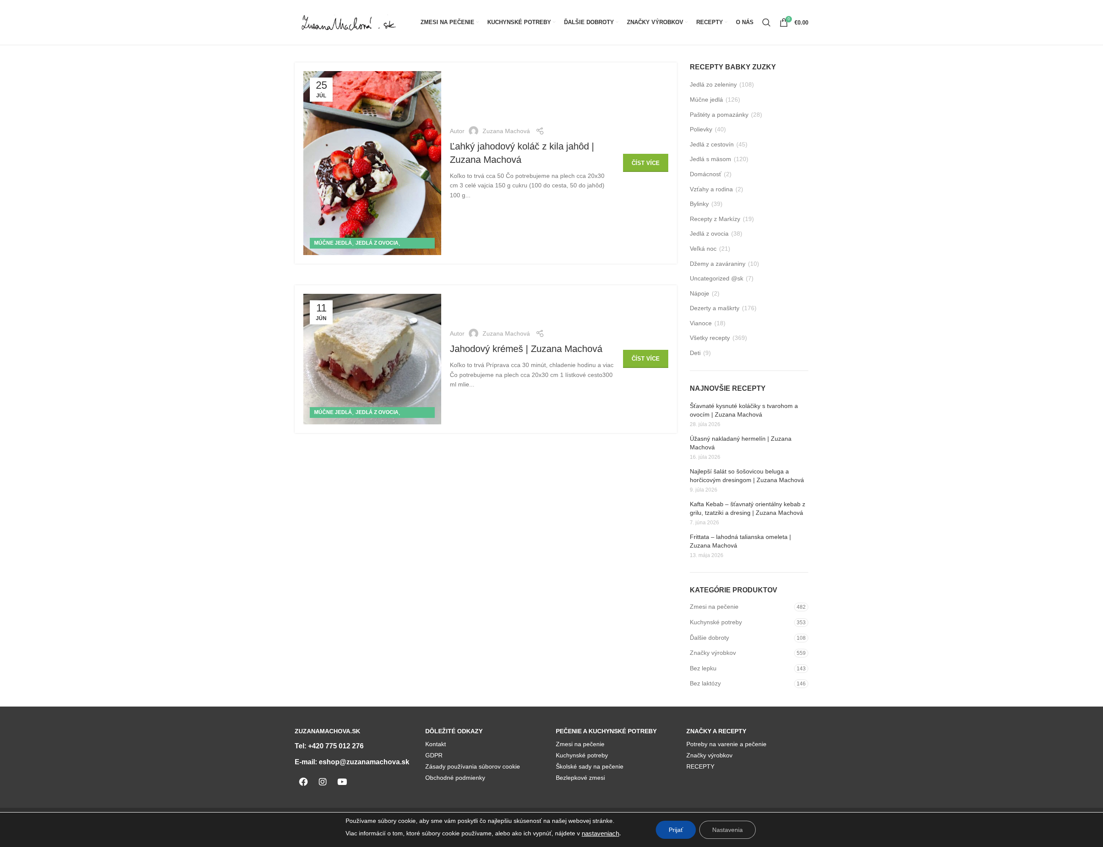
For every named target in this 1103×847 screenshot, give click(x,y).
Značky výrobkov (713, 652)
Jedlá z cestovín (712, 144)
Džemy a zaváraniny (717, 263)
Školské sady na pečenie (589, 766)
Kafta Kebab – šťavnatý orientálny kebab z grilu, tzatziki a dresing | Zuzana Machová (747, 508)
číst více (646, 163)
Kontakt (435, 744)
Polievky (701, 129)
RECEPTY (700, 766)
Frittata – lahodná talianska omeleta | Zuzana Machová (740, 541)
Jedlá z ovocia (377, 243)
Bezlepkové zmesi (580, 777)
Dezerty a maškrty (714, 308)
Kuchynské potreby (716, 622)
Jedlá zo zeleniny (713, 84)
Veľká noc (703, 248)
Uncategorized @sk (716, 278)
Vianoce (701, 323)
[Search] (766, 22)
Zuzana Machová (506, 131)
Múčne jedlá (333, 243)
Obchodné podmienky (455, 777)
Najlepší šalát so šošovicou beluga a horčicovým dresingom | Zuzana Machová (747, 475)
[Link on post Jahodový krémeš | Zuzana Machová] (372, 359)
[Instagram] (322, 782)
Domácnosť (705, 174)
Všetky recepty (710, 337)
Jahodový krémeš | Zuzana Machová (526, 348)
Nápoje (699, 293)
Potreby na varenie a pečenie (726, 744)
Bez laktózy (705, 683)
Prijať (676, 829)
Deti (695, 352)
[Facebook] (303, 782)
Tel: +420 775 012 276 (329, 746)
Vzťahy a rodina (711, 189)
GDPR (433, 755)
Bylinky (699, 203)
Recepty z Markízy (715, 218)
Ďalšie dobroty (709, 637)
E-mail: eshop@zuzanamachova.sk (352, 762)
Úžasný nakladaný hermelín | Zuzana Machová (740, 443)
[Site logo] (348, 22)
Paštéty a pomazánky (719, 114)
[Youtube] (342, 782)
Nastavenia (727, 829)
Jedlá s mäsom (710, 159)
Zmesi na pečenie (714, 606)
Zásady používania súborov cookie (472, 766)
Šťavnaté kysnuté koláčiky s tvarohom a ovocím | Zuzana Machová (744, 410)
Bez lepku (703, 668)
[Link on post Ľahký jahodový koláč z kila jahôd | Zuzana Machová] (372, 163)
